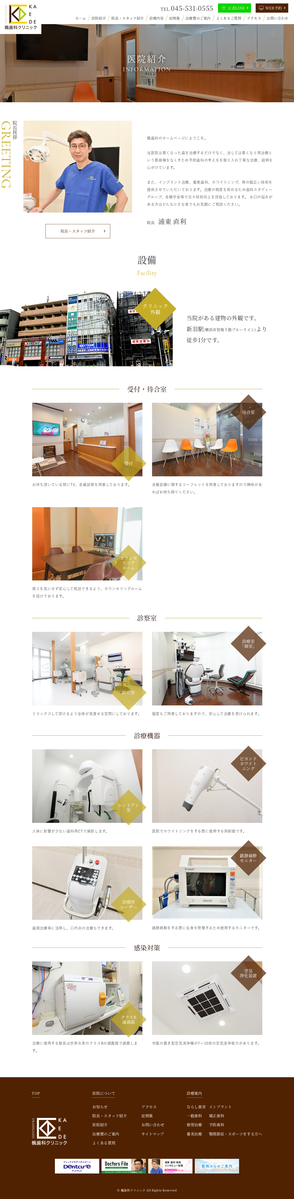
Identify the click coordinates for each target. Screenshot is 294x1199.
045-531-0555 (192, 8)
